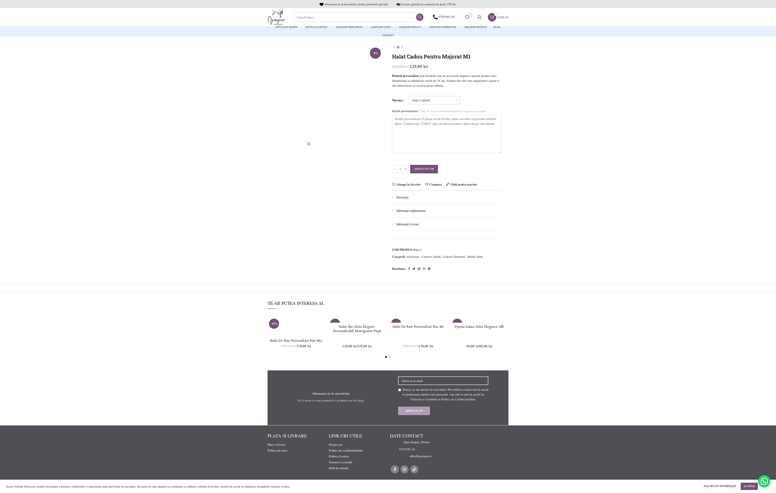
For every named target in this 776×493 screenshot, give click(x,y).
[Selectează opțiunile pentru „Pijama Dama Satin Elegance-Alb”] (505, 332)
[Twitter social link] (413, 268)
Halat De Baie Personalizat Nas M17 (296, 341)
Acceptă (749, 486)
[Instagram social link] (405, 469)
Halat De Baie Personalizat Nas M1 (418, 327)
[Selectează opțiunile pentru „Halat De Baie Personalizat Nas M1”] (444, 332)
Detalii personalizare (439, 111)
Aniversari (412, 256)
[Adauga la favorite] (321, 323)
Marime (397, 100)
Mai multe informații (720, 486)
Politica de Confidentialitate (458, 399)
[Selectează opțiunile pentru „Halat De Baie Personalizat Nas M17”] (321, 332)
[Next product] (402, 47)
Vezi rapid (321, 342)
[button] (764, 481)
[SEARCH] (419, 17)
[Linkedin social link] (424, 268)
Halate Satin (475, 256)
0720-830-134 (447, 17)
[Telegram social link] (429, 268)
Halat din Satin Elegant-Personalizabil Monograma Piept (357, 329)
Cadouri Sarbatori (454, 256)
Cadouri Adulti (431, 256)
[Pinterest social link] (419, 268)
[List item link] (414, 442)
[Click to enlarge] (309, 144)
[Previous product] (394, 47)
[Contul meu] (479, 17)
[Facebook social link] (409, 268)
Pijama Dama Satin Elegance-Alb (479, 327)
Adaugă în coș (424, 169)
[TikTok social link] (414, 469)
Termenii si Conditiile (423, 399)
